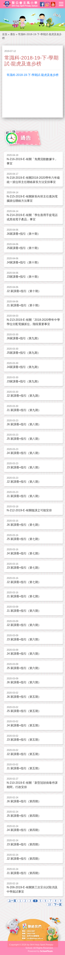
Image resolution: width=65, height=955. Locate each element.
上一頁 (12, 900)
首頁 (4, 34)
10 (49, 904)
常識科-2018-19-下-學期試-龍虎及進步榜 (32, 74)
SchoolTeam (46, 951)
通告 (12, 34)
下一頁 (58, 904)
